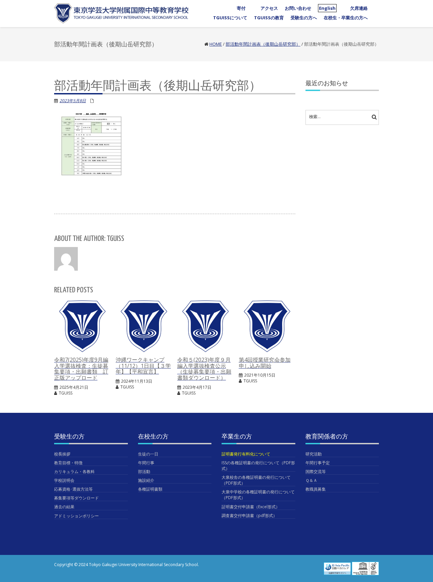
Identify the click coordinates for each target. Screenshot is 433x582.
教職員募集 (315, 489)
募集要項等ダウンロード (76, 498)
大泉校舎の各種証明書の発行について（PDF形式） (256, 480)
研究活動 (313, 454)
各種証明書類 (150, 489)
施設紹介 (146, 480)
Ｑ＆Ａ (311, 480)
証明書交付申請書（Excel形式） (251, 507)
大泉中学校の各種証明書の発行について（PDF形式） (258, 494)
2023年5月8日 (73, 101)
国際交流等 (315, 471)
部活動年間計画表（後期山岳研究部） (263, 44)
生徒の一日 (148, 454)
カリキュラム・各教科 (74, 471)
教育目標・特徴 (68, 463)
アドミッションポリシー (76, 516)
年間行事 (146, 463)
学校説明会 (64, 480)
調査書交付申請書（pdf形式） (249, 515)
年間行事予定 (317, 463)
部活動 (144, 471)
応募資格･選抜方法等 (73, 489)
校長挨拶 (62, 454)
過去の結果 (64, 507)
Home (215, 44)
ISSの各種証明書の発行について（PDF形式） (258, 465)
